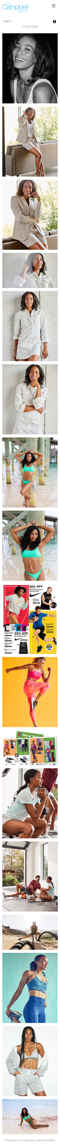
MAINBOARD (50, 1140)
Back (7, 21)
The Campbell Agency (15, 8)
